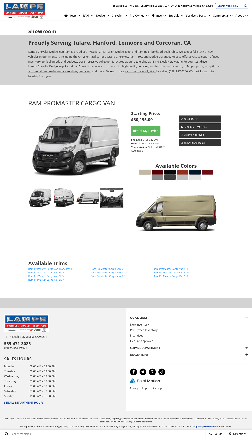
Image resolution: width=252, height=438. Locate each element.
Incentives (136, 335)
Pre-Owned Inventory (144, 330)
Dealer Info (139, 355)
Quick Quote (190, 119)
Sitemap (157, 388)
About (240, 15)
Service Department (145, 348)
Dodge (100, 15)
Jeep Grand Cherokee (114, 57)
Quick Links (139, 318)
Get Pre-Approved (194, 134)
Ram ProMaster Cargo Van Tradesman (50, 268)
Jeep (73, 15)
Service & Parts (196, 15)
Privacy (134, 388)
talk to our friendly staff (140, 71)
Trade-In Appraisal (194, 142)
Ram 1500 (136, 57)
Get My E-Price (147, 131)
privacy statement (205, 426)
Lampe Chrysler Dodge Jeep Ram (49, 52)
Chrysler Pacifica (88, 57)
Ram (140, 52)
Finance (157, 15)
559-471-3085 (17, 343)
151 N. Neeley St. (162, 61)
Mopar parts (195, 66)
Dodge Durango (159, 57)
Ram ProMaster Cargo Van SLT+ (109, 268)
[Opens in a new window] (133, 372)
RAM (86, 15)
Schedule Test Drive (195, 126)
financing (85, 71)
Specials (174, 15)
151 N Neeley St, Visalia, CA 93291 (25, 337)
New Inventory (139, 324)
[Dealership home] (28, 10)
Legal (145, 388)
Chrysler (117, 15)
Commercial (221, 15)
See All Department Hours (26, 402)
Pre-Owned (137, 15)
